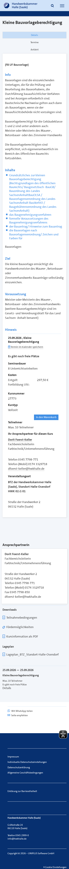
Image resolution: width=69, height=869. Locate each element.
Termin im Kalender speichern (26, 347)
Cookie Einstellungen (55, 867)
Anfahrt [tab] (35, 49)
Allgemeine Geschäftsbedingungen (25, 772)
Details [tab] (34, 35)
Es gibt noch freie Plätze (23, 356)
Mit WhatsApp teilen (22, 710)
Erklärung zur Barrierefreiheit (22, 791)
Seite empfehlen (19, 715)
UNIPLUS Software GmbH (41, 853)
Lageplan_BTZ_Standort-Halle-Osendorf (32, 654)
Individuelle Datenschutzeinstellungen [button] (27, 762)
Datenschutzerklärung (19, 767)
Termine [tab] (34, 42)
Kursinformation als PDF (22, 636)
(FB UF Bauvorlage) (17, 65)
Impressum (13, 756)
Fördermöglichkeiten (19, 627)
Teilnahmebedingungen (21, 618)
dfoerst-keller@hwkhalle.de (26, 469)
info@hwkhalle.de (17, 838)
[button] (52, 6)
